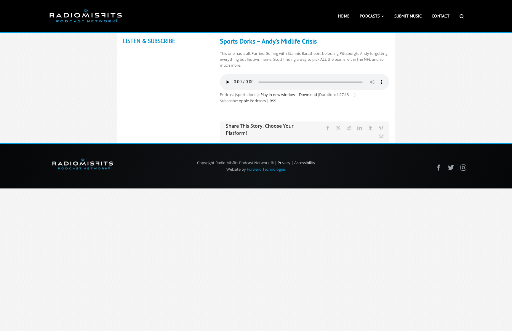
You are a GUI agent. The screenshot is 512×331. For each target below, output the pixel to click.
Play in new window (277, 94)
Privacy (284, 162)
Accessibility (304, 162)
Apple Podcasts (252, 100)
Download (308, 94)
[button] (461, 16)
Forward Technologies (266, 169)
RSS (273, 100)
